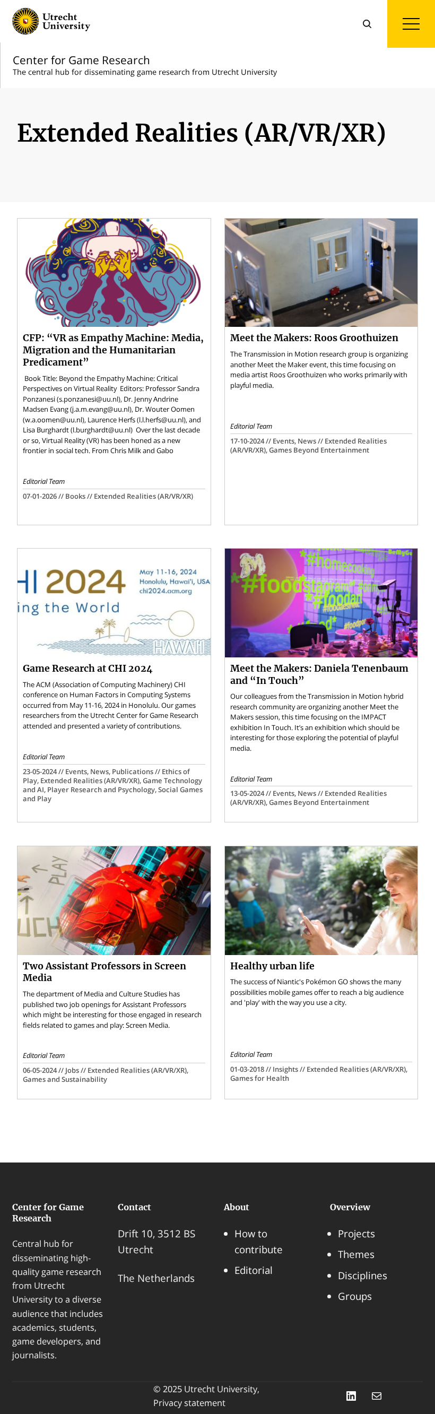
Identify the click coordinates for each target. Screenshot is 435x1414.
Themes (356, 1254)
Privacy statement (189, 1403)
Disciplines (362, 1275)
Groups (355, 1296)
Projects (356, 1233)
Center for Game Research (48, 1213)
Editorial (253, 1270)
